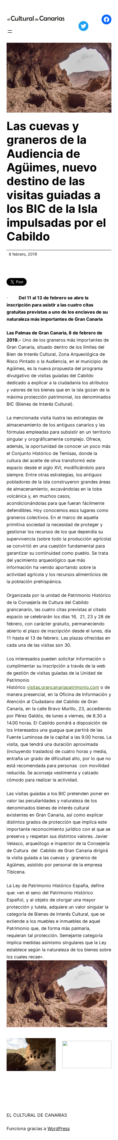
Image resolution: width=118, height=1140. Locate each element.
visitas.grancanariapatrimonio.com (63, 687)
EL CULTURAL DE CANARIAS (37, 1115)
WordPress (58, 1128)
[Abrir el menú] (10, 31)
